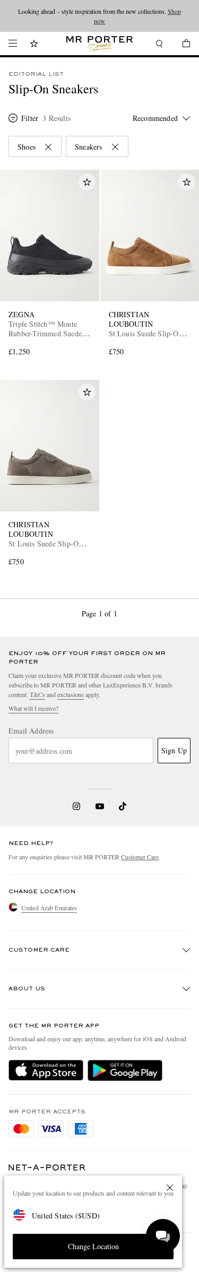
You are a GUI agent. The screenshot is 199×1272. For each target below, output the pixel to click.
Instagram (76, 806)
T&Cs (37, 694)
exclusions (70, 694)
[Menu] (12, 43)
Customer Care (140, 856)
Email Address (31, 731)
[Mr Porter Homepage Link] (99, 43)
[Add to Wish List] (87, 181)
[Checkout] (181, 44)
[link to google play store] (125, 1070)
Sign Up (174, 750)
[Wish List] (33, 44)
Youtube (99, 806)
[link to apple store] (45, 1070)
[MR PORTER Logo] (47, 1167)
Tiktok (122, 806)
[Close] (169, 1187)
